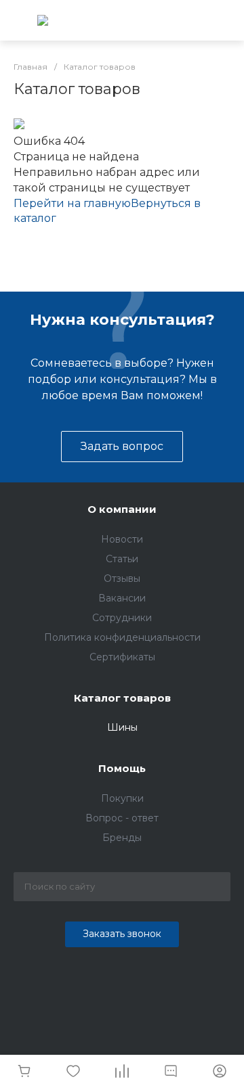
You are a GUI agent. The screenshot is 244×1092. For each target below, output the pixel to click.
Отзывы (122, 578)
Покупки (122, 798)
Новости (122, 539)
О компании (122, 509)
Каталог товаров (122, 697)
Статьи (122, 559)
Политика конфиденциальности (122, 637)
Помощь (122, 768)
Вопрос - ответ (122, 818)
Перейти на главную (72, 203)
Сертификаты (122, 657)
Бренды (122, 838)
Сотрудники (122, 618)
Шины (122, 727)
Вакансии (122, 598)
